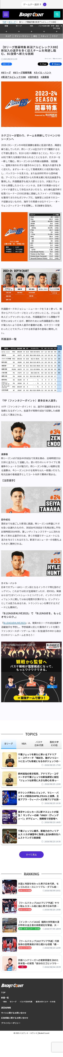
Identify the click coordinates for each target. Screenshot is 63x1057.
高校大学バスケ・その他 (45, 1001)
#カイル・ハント (42, 72)
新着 (6, 26)
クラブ (55, 36)
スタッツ (44, 36)
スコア (8, 36)
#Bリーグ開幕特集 (22, 72)
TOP (3, 992)
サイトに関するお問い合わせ (13, 1012)
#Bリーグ (6, 72)
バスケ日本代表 (44, 26)
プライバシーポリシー (10, 1023)
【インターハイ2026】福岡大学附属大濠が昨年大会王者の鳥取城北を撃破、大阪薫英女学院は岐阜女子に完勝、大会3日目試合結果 (39, 923)
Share (57, 63)
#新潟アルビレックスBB (13, 77)
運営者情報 (6, 1007)
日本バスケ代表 (25, 890)
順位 (35, 36)
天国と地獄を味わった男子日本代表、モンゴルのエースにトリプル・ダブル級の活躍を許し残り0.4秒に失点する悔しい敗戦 (39, 885)
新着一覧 (5, 997)
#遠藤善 (45, 77)
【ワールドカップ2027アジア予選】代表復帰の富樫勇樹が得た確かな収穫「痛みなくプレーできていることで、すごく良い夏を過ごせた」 (39, 942)
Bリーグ (19, 26)
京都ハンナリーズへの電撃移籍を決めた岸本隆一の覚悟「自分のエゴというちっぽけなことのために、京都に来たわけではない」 (38, 961)
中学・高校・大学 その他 (56, 27)
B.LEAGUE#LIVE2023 (14, 622)
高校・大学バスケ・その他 (29, 928)
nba (24, 743)
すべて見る (31, 854)
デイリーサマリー (22, 36)
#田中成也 (33, 77)
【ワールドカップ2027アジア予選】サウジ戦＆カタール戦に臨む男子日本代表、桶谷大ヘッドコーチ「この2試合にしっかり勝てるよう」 (39, 904)
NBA (31, 26)
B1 (23, 967)
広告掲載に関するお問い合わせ (14, 1017)
